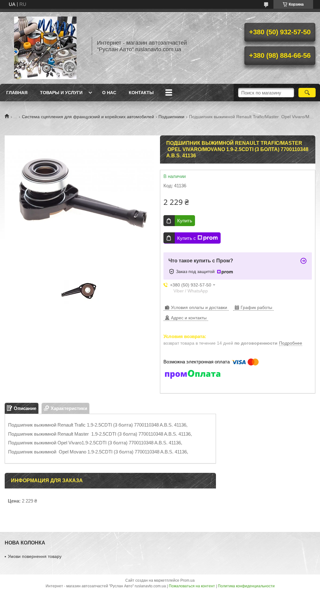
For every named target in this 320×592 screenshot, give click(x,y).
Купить (184, 220)
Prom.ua (187, 580)
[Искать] (307, 92)
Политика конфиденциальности (246, 586)
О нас (109, 92)
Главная (17, 92)
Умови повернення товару (35, 556)
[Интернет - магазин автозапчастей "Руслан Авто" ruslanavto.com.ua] (45, 46)
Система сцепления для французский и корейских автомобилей (88, 116)
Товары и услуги (61, 92)
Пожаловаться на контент (192, 586)
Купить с (186, 238)
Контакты (141, 92)
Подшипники (171, 116)
